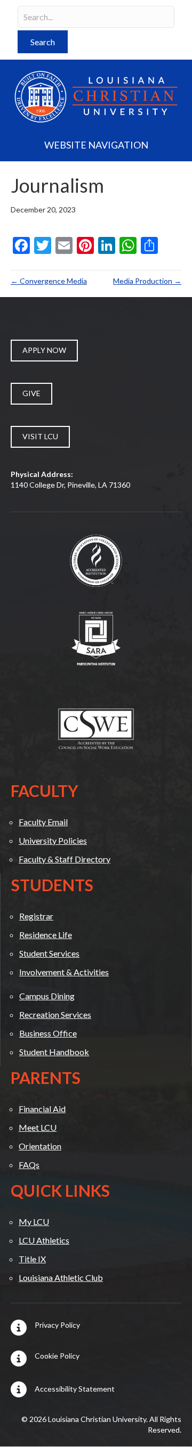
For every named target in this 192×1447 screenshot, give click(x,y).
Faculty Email (43, 822)
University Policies (53, 840)
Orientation (40, 1146)
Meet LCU (38, 1127)
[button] (43, 41)
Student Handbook (54, 1052)
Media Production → (147, 280)
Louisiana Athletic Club (61, 1277)
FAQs (29, 1165)
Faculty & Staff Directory (64, 859)
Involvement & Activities (64, 972)
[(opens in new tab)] (96, 559)
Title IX (32, 1259)
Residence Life (45, 935)
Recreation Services (55, 1014)
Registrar (36, 916)
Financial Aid (42, 1109)
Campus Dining (47, 996)
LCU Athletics (44, 1240)
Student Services (49, 953)
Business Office (48, 1033)
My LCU (34, 1221)
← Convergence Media (49, 280)
